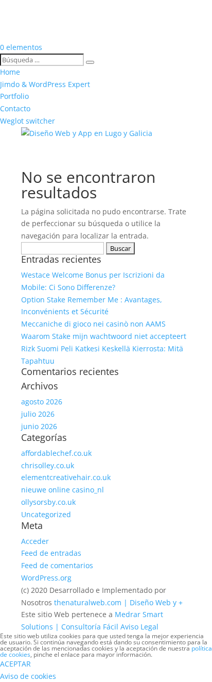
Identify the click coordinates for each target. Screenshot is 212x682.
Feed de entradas (51, 553)
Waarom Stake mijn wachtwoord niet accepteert (103, 336)
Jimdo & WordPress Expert (45, 84)
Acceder (35, 541)
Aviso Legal (139, 627)
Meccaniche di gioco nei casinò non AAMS (93, 324)
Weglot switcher (27, 121)
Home (10, 72)
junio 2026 (39, 426)
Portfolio (14, 96)
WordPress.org (46, 578)
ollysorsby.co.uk (48, 502)
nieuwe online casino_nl (62, 490)
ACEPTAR (15, 664)
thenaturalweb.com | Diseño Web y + (118, 602)
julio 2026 (38, 414)
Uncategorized (46, 514)
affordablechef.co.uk (56, 453)
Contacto (15, 108)
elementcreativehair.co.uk (66, 477)
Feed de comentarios (57, 565)
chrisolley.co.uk (47, 465)
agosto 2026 (41, 401)
